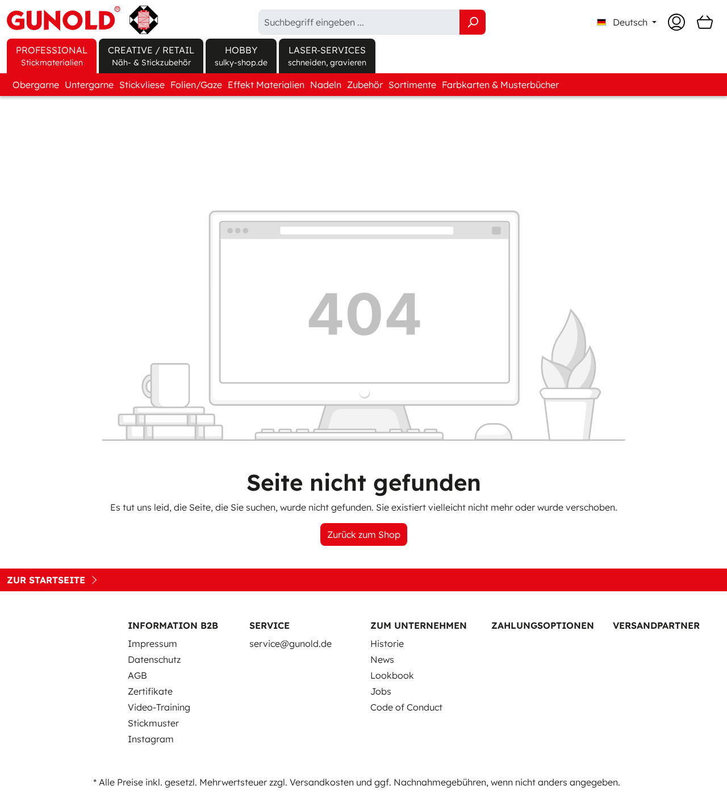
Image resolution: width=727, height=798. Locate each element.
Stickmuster (153, 723)
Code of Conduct (406, 707)
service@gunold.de (290, 643)
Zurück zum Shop (363, 534)
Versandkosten (322, 782)
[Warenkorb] (705, 22)
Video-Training (159, 707)
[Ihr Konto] (676, 22)
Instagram (151, 739)
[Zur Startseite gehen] (82, 20)
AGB (137, 675)
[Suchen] (472, 22)
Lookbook (392, 675)
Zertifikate (150, 691)
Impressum (152, 643)
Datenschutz (154, 659)
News (382, 659)
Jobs (380, 691)
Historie (387, 643)
